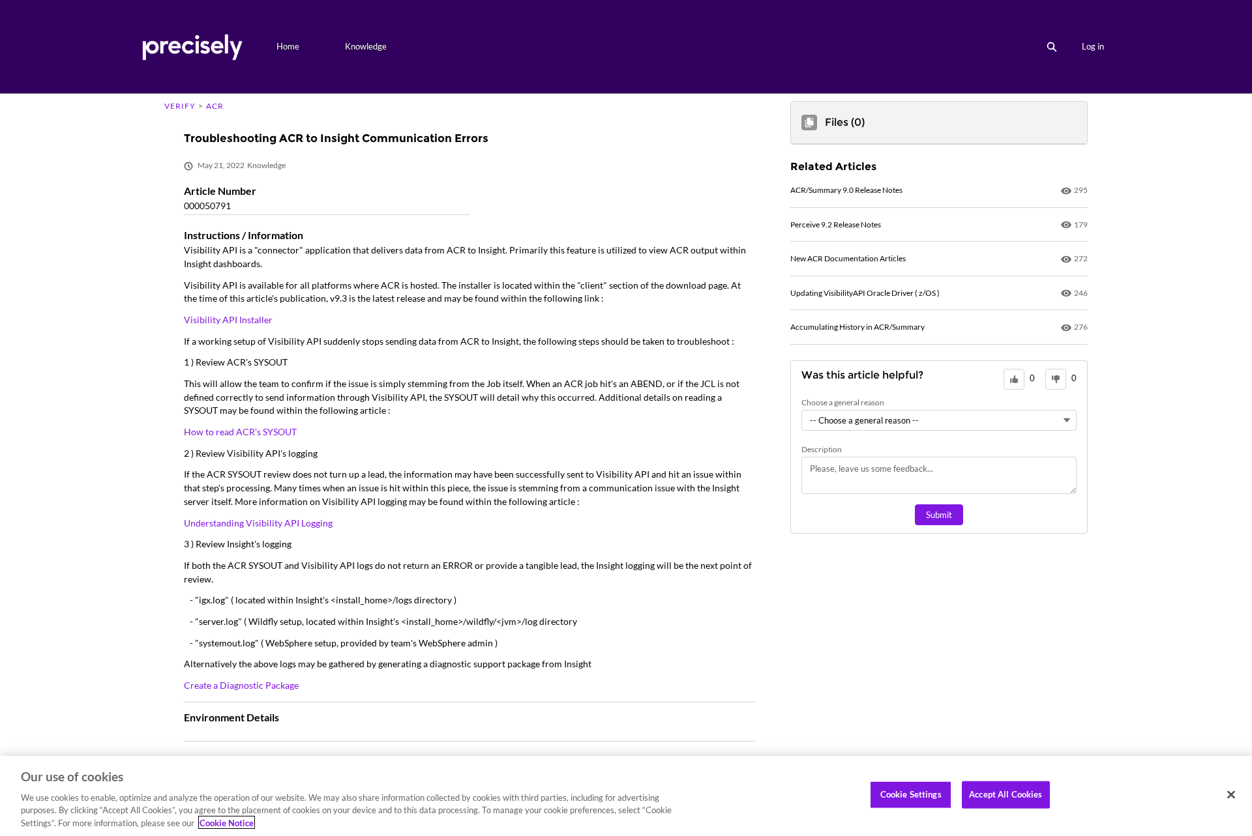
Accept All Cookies (1005, 794)
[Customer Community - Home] (192, 47)
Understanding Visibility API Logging (258, 522)
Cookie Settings (911, 794)
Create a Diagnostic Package (241, 685)
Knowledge (366, 46)
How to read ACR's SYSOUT (240, 431)
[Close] (1231, 795)
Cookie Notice (227, 822)
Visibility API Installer (228, 319)
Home (287, 46)
